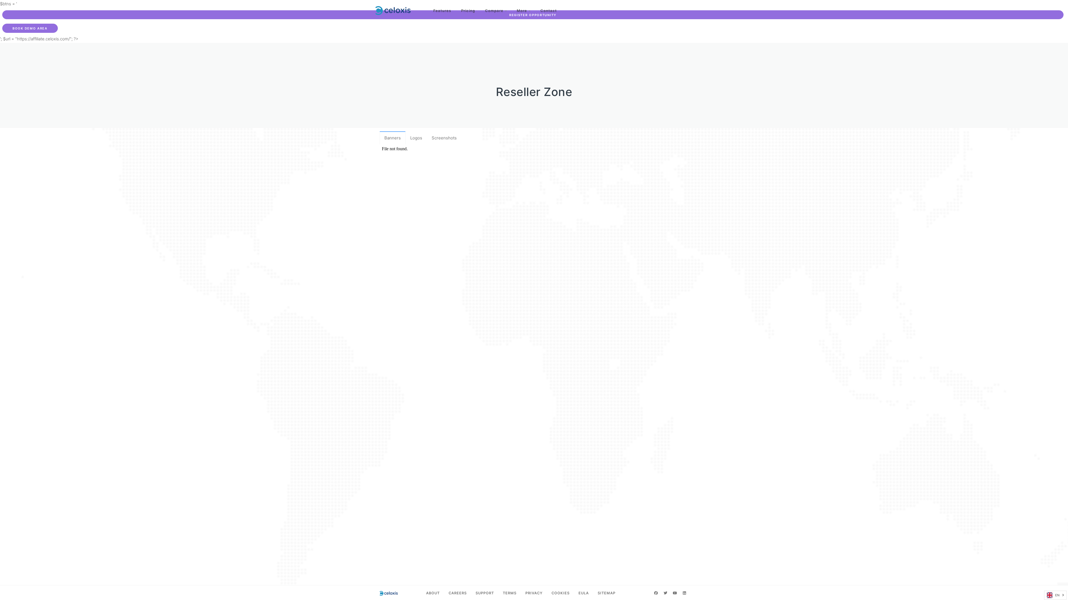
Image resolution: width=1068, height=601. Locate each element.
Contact (548, 10)
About (433, 593)
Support (485, 593)
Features (442, 10)
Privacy (534, 593)
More (523, 10)
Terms (509, 593)
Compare (495, 10)
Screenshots (444, 138)
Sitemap (606, 593)
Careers (458, 593)
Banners (392, 138)
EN (1057, 595)
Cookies (561, 593)
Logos (416, 138)
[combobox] (1055, 595)
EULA (583, 593)
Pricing (468, 10)
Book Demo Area (30, 28)
